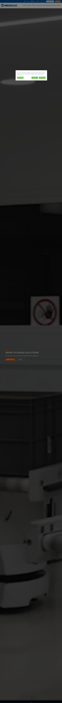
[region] (31, 75)
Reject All (34, 77)
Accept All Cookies (42, 77)
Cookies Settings (20, 77)
